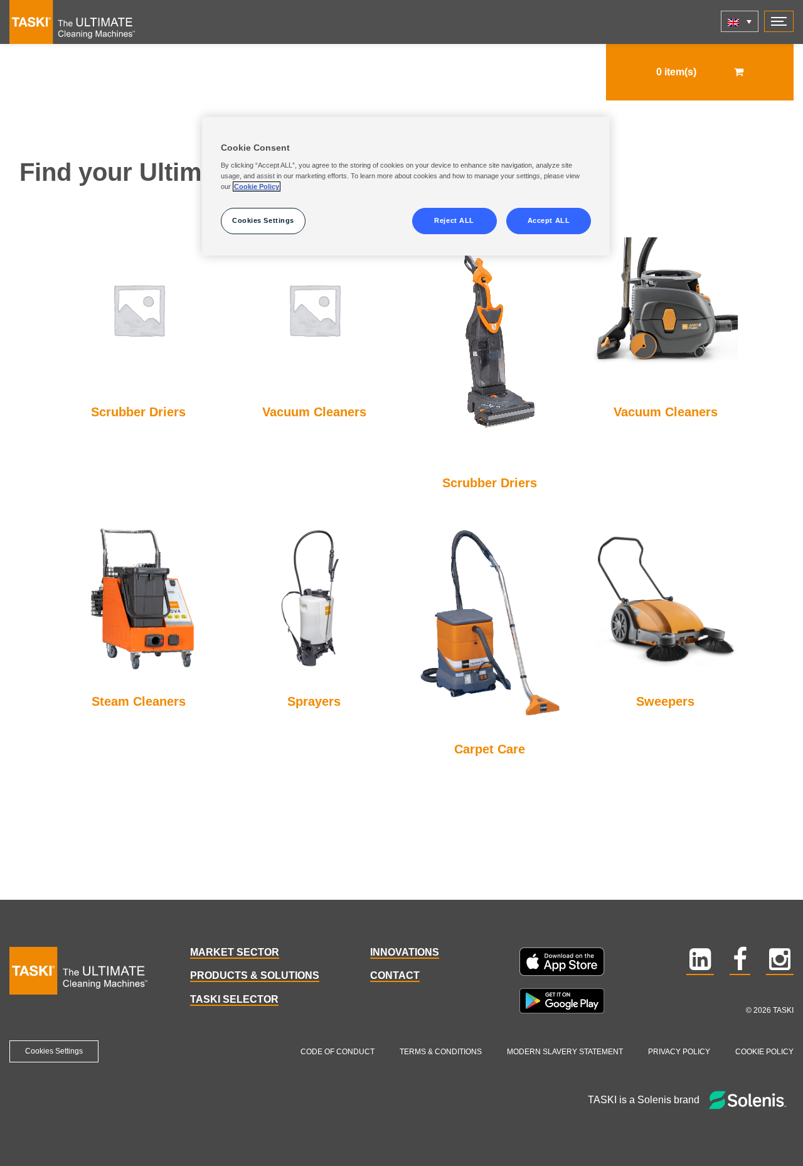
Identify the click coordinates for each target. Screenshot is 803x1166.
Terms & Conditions (441, 1051)
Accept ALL (549, 220)
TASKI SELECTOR (234, 999)
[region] (406, 186)
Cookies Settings (54, 1051)
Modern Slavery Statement (565, 1051)
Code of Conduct (337, 1051)
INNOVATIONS (404, 952)
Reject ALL (454, 220)
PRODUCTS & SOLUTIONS (254, 975)
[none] (739, 21)
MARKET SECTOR (234, 952)
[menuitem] (739, 21)
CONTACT (395, 975)
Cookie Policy (764, 1051)
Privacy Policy (679, 1051)
